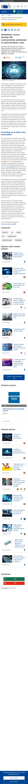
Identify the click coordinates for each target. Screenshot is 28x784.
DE (2, 29)
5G (3, 236)
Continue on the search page (14, 376)
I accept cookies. (14, 778)
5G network (18, 240)
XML (15, 579)
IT (15, 29)
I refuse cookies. (14, 781)
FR (12, 29)
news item (10, 167)
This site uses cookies (9, 772)
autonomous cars (7, 240)
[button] (18, 6)
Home (2, 15)
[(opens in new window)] (6, 5)
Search (21, 6)
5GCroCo (5, 232)
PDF (15, 583)
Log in (14, 6)
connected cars (12, 236)
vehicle (18, 232)
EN (5, 29)
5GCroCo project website (8, 224)
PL (18, 29)
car (12, 232)
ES (8, 29)
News (9, 15)
